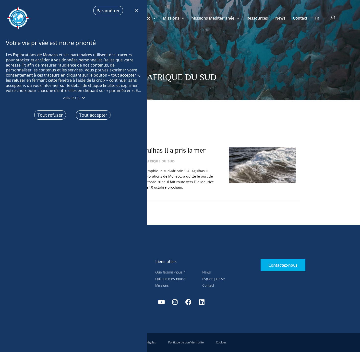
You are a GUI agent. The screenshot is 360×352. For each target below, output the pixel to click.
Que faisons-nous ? (170, 272)
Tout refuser (135, 10)
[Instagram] (175, 302)
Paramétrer (108, 10)
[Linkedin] (202, 302)
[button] (333, 18)
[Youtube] (161, 302)
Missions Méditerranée (213, 18)
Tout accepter (93, 115)
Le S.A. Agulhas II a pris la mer (162, 150)
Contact (300, 18)
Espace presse (213, 278)
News (280, 18)
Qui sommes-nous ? (170, 278)
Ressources (257, 18)
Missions (171, 18)
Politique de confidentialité (186, 342)
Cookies (221, 342)
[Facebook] (188, 302)
